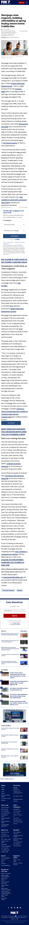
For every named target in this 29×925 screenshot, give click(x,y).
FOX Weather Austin (4, 815)
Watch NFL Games (6, 873)
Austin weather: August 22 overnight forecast (10, 728)
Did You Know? (17, 845)
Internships (4, 844)
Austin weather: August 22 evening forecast (9, 735)
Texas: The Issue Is (17, 815)
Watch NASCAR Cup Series (5, 882)
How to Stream (5, 807)
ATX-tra (15, 823)
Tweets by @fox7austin (7, 779)
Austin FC (3, 860)
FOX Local (4, 805)
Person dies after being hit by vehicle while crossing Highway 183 (18, 683)
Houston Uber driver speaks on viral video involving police (10, 641)
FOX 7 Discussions (18, 822)
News (3, 785)
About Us (4, 830)
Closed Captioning (5, 846)
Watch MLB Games (4, 879)
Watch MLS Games (4, 898)
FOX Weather (16, 844)
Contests (15, 801)
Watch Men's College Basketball (5, 889)
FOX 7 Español (5, 811)
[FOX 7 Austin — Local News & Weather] (5, 2)
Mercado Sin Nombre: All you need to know (9, 749)
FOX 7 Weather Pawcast (17, 832)
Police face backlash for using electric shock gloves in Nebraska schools (9, 662)
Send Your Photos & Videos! (17, 839)
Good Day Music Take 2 (5, 822)
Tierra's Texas (4, 809)
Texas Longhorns (5, 858)
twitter (11, 907)
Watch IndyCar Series (5, 885)
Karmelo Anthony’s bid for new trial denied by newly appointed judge (10, 634)
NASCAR (3, 863)
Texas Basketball (5, 865)
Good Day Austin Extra (5, 818)
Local (2, 787)
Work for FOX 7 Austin (5, 841)
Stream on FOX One (5, 870)
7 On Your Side (17, 811)
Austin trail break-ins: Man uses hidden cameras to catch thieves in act (19, 703)
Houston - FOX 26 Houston (17, 863)
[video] (24, 730)
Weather (16, 830)
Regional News (16, 857)
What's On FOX (5, 832)
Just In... (4, 631)
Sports (3, 856)
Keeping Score (16, 791)
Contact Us (4, 834)
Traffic (2, 789)
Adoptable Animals (18, 799)
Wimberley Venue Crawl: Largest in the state (9, 756)
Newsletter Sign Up (5, 836)
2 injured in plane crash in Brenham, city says (10, 655)
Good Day (16, 785)
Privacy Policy (16, 623)
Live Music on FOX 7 (18, 796)
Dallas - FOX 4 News (16, 860)
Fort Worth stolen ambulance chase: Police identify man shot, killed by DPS (18, 696)
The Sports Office (5, 813)
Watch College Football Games (5, 876)
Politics (3, 793)
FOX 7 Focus (16, 813)
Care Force (16, 818)
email (20, 907)
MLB (2, 861)
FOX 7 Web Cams (17, 842)
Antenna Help (4, 852)
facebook (8, 907)
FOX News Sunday (5, 798)
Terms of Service (15, 624)
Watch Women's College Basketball (5, 892)
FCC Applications (5, 850)
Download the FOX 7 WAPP (18, 836)
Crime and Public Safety (5, 795)
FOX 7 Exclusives (16, 806)
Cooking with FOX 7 (17, 793)
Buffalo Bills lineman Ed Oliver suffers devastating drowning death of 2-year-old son (10, 649)
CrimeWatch (16, 809)
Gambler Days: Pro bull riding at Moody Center (9, 742)
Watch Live (21, 2)
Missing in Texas (17, 820)
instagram (14, 907)
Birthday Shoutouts (15, 788)
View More (23, 631)
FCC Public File (5, 848)
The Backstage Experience (5, 825)
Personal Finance (23, 31)
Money (19, 590)
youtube (17, 907)
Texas (2, 791)
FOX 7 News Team (6, 839)
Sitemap (3, 800)
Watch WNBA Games (4, 895)
